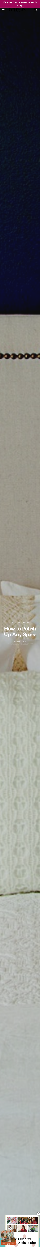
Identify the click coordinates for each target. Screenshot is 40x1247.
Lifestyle (25, 622)
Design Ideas (16, 622)
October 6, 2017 (20, 641)
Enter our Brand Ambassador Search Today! (20, 3)
